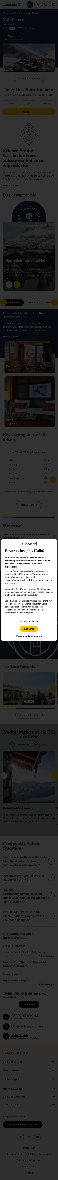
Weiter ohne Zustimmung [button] (29, 636)
